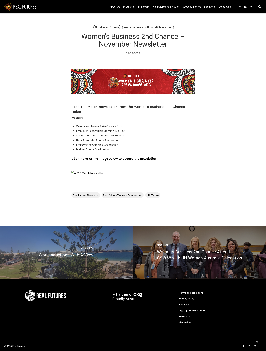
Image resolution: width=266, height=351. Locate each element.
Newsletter (185, 316)
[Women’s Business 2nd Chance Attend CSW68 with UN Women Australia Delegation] (199, 252)
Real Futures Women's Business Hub (122, 195)
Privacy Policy (186, 298)
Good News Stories (107, 27)
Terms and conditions (191, 293)
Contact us (185, 322)
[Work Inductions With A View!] (66, 252)
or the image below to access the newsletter (113, 159)
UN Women (153, 195)
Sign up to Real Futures (192, 310)
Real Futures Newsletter (86, 195)
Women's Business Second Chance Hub (148, 27)
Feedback (184, 304)
